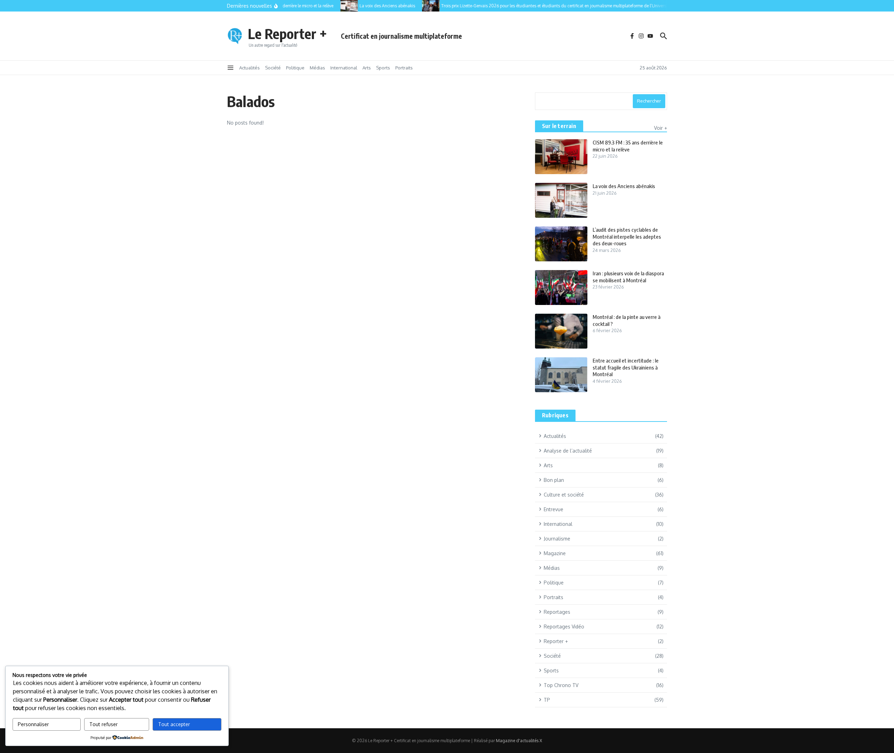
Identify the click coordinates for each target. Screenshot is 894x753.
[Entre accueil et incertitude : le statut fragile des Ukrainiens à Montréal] (561, 374)
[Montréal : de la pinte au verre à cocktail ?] (561, 331)
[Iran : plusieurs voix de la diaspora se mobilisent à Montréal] (561, 287)
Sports (383, 67)
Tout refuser (103, 724)
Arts (366, 67)
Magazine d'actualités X (519, 740)
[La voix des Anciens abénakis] (342, 6)
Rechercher (649, 101)
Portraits (404, 67)
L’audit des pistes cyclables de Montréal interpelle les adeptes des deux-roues (627, 236)
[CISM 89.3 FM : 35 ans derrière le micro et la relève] (561, 156)
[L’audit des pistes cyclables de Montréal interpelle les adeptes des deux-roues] (561, 243)
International (343, 67)
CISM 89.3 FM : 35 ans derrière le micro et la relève (628, 145)
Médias (317, 67)
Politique (295, 67)
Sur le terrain (559, 125)
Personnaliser (33, 724)
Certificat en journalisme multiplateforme (401, 36)
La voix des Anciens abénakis (624, 186)
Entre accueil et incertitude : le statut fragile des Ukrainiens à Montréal (626, 367)
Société (273, 67)
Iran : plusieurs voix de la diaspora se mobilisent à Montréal (628, 276)
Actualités (249, 67)
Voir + (660, 128)
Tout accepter (174, 724)
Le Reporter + (287, 33)
